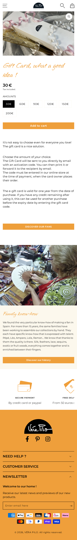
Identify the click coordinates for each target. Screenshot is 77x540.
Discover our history (38, 360)
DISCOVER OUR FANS (38, 226)
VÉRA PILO (31, 532)
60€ (22, 104)
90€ (36, 104)
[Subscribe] (72, 506)
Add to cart (38, 125)
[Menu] (5, 5)
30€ (9, 104)
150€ (65, 104)
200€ (9, 113)
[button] (62, 5)
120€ (50, 104)
